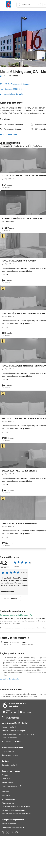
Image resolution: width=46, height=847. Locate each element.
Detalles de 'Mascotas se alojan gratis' (16, 807)
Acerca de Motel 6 (9, 727)
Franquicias (6, 779)
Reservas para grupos (10, 755)
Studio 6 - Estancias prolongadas (14, 731)
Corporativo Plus (8, 751)
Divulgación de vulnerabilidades (13, 810)
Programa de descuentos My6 (13, 827)
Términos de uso (8, 803)
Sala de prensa (7, 782)
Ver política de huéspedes (10, 679)
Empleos (5, 775)
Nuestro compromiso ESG (11, 786)
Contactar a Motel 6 (9, 765)
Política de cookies (9, 824)
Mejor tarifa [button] (6, 146)
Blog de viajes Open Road (11, 741)
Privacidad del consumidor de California (16, 814)
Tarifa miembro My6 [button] (21, 146)
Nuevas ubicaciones (9, 738)
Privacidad (6, 796)
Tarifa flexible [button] (38, 146)
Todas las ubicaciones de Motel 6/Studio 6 (18, 734)
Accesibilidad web (8, 799)
